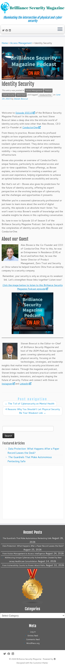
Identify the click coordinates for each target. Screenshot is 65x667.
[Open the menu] (60, 29)
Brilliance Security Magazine (28, 659)
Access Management (21, 43)
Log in (33, 631)
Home (5, 43)
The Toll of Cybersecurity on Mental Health (29, 403)
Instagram (7, 383)
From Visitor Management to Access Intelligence (23, 553)
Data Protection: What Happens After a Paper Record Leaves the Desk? (33, 546)
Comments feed (33, 639)
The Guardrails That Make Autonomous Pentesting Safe (27, 538)
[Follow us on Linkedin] (10, 30)
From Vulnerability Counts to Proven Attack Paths (23, 565)
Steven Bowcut (21, 98)
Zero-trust (21, 95)
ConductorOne (45, 95)
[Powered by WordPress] (55, 658)
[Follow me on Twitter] (4, 30)
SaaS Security (8, 95)
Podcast (48, 90)
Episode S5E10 (24, 112)
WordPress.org (33, 643)
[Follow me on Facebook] (7, 30)
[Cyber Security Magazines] (32, 586)
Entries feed (33, 635)
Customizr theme (40, 663)
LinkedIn (24, 383)
